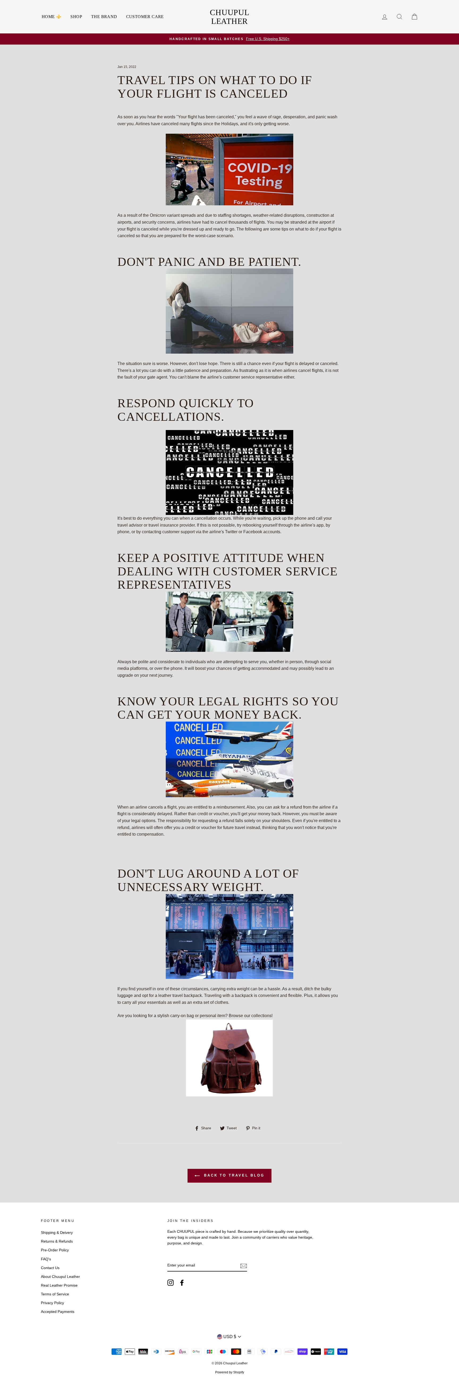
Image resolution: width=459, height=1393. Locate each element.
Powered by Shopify (229, 1372)
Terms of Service (55, 1294)
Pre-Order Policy (55, 1250)
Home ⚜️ (51, 16)
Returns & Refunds (57, 1241)
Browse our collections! (251, 1015)
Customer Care (145, 16)
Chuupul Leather (229, 16)
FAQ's (46, 1259)
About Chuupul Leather (60, 1277)
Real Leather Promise (59, 1285)
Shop (76, 16)
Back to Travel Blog (233, 1175)
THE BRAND (104, 16)
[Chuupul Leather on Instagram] (170, 1282)
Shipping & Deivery (57, 1233)
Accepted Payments (57, 1312)
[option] (229, 39)
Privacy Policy (52, 1303)
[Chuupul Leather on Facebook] (182, 1282)
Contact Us (50, 1268)
